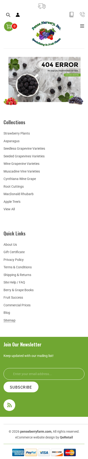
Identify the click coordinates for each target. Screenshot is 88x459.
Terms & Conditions (18, 267)
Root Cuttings (14, 186)
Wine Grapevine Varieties (21, 164)
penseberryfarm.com (35, 431)
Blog (7, 312)
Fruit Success (13, 297)
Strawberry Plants (17, 133)
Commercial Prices (17, 305)
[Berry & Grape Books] (71, 14)
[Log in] (18, 14)
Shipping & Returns (17, 275)
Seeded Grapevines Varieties (24, 156)
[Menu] (82, 25)
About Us (10, 244)
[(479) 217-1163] (82, 14)
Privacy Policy (14, 260)
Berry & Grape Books (19, 290)
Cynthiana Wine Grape (20, 179)
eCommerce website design (35, 437)
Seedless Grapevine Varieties (24, 148)
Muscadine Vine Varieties (22, 171)
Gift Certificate (14, 252)
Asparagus (11, 141)
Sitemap (9, 320)
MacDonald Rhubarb (19, 194)
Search (10, 15)
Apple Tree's (12, 202)
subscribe (21, 387)
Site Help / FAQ (14, 282)
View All (9, 209)
